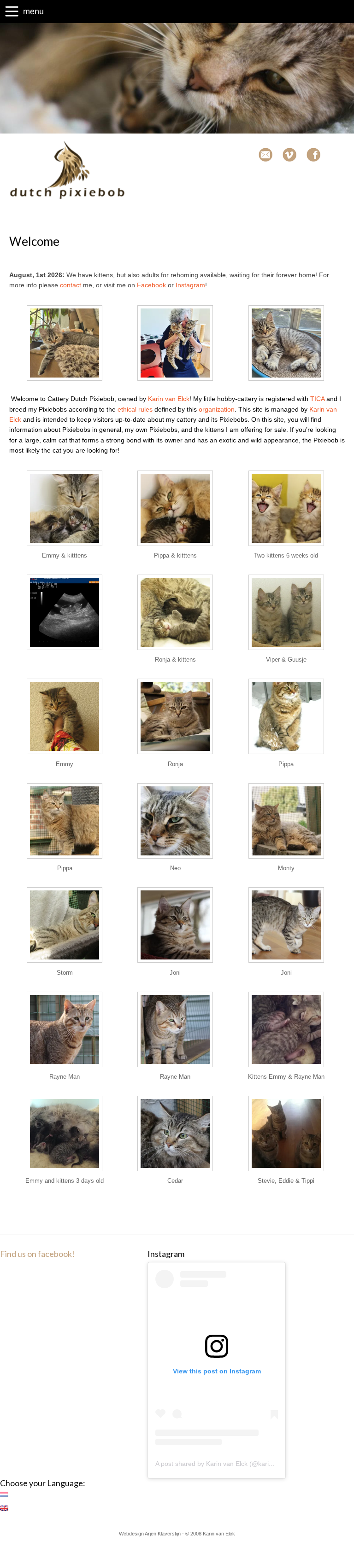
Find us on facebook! (37, 1254)
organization (217, 409)
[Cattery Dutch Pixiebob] (67, 197)
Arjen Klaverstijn (163, 1533)
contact (70, 285)
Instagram (190, 285)
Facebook (151, 285)
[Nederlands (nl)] (9, 1494)
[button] (64, 344)
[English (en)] (9, 1508)
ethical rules (135, 409)
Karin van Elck (168, 398)
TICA (317, 398)
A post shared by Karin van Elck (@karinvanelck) (226, 1463)
